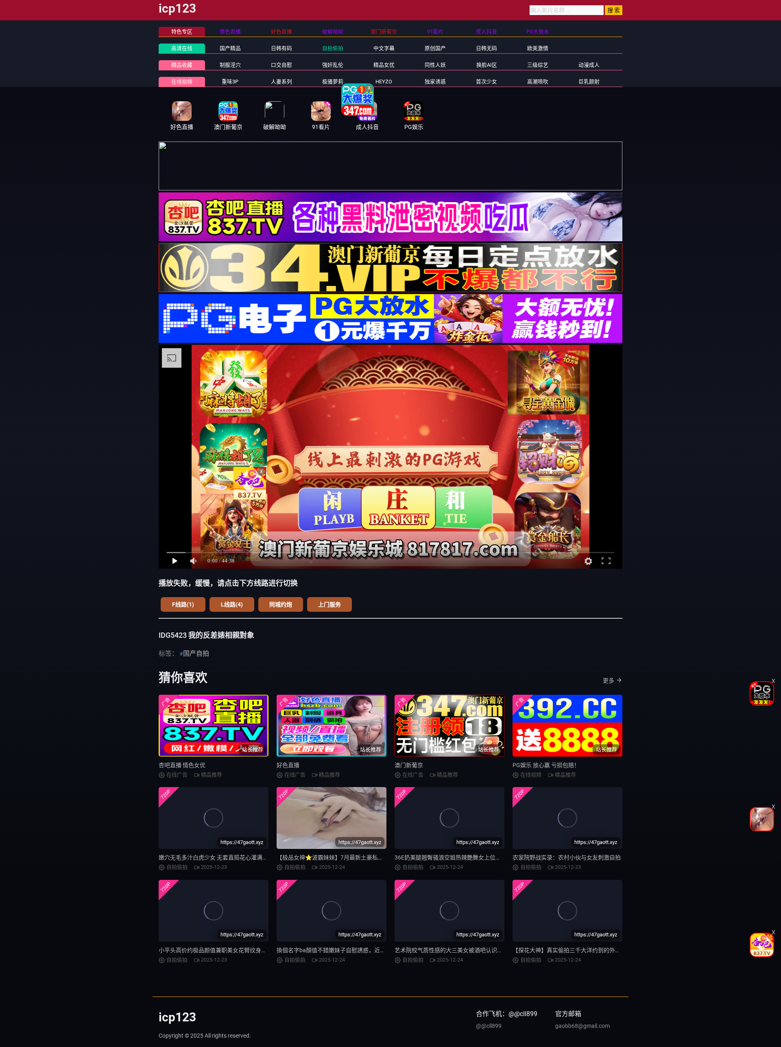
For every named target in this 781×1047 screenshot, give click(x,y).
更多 (608, 680)
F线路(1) (183, 604)
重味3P (230, 82)
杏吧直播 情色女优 (182, 765)
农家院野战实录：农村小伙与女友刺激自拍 (567, 857)
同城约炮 (280, 604)
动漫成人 (589, 65)
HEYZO (383, 82)
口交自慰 (281, 65)
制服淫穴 (230, 65)
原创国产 (435, 48)
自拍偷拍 (332, 48)
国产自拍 (196, 653)
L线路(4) (232, 604)
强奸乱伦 (332, 65)
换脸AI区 (486, 65)
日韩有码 (281, 48)
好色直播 (288, 765)
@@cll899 (489, 1026)
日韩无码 (486, 48)
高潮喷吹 (537, 82)
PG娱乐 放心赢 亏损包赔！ (546, 765)
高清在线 (181, 48)
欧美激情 (537, 48)
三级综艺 (537, 65)
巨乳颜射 (589, 82)
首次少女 (486, 82)
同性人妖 (435, 65)
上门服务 (329, 604)
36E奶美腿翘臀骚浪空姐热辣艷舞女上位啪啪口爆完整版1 (467, 857)
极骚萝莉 (332, 82)
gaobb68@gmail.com (582, 1026)
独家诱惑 (435, 82)
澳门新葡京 (409, 765)
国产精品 (230, 48)
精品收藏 (181, 65)
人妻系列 (281, 82)
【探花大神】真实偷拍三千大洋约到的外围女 (569, 950)
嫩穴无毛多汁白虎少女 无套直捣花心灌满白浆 (216, 857)
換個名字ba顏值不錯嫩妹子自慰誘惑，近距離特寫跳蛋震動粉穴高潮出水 (368, 950)
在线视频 (181, 82)
